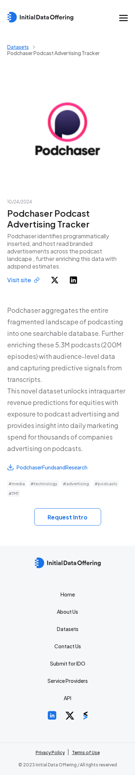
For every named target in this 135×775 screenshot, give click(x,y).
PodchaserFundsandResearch (52, 467)
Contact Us (67, 646)
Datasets (18, 46)
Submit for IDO (67, 663)
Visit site (19, 280)
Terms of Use (86, 752)
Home (67, 594)
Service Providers (68, 680)
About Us (67, 611)
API (67, 698)
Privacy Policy (50, 752)
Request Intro (67, 517)
